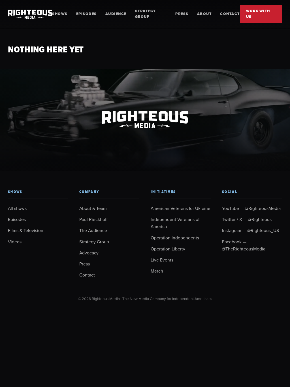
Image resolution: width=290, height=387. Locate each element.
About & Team (93, 208)
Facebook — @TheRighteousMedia (243, 245)
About (204, 13)
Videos (15, 242)
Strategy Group (145, 13)
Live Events (162, 260)
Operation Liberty (168, 249)
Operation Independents (175, 238)
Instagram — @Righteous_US (250, 230)
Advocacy (89, 253)
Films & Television (25, 230)
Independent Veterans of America (175, 222)
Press (182, 13)
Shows (60, 13)
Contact (230, 13)
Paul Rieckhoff (93, 219)
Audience (116, 13)
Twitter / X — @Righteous (247, 219)
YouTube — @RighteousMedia (251, 208)
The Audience (93, 230)
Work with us (258, 13)
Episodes (86, 13)
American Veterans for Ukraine (180, 208)
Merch (157, 271)
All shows (17, 208)
